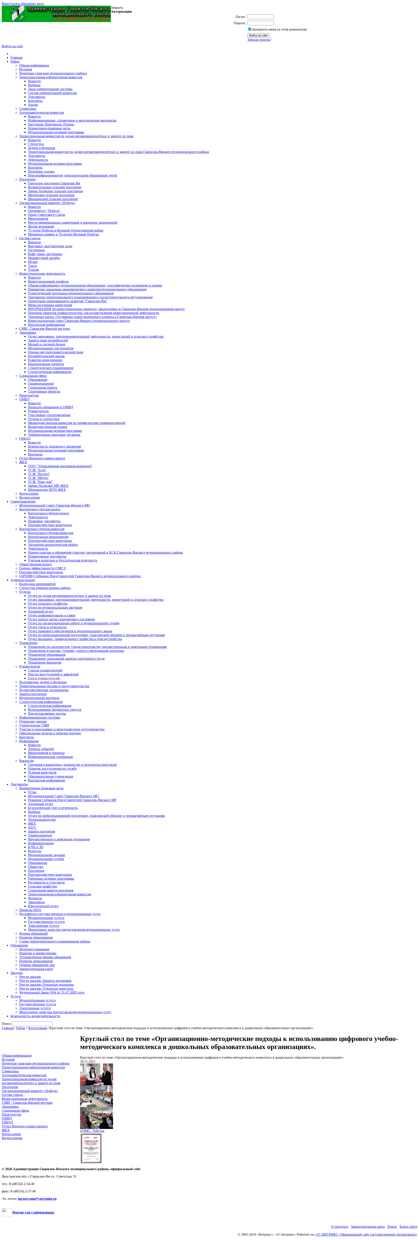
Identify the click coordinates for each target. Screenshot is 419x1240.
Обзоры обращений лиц (37, 965)
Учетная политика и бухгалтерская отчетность (62, 560)
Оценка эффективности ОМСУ (42, 568)
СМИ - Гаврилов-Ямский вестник (44, 328)
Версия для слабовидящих (33, 1212)
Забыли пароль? (259, 39)
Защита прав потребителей (48, 340)
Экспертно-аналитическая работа (53, 544)
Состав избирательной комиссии (52, 93)
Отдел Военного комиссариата (42, 458)
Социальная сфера (32, 376)
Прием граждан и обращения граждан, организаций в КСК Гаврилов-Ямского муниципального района (105, 552)
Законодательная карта (36, 969)
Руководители (38, 411)
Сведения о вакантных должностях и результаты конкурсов (72, 764)
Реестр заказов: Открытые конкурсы (46, 988)
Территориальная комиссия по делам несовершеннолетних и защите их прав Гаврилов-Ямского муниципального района (118, 152)
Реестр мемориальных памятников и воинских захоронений (72, 222)
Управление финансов (44, 662)
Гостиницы (36, 250)
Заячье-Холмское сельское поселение (55, 191)
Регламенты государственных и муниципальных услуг (60, 914)
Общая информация (34, 65)
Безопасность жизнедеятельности (35, 1016)
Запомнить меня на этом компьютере (279, 29)
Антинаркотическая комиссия (41, 112)
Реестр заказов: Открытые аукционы (46, 984)
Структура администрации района (45, 588)
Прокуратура (29, 395)
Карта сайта (408, 1226)
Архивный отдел (40, 611)
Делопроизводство (42, 819)
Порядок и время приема (37, 953)
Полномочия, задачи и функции (43, 682)
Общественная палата (35, 564)
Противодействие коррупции (50, 525)
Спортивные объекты (44, 391)
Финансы (35, 898)
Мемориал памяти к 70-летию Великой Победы (63, 234)
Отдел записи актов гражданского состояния (61, 619)
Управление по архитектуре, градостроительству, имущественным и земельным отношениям (97, 647)
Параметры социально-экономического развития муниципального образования (87, 289)
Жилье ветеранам (41, 226)
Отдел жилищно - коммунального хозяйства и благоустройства (75, 639)
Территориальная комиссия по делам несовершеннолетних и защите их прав (76, 136)
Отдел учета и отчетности (47, 627)
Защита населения (32, 694)
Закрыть (117, 7)
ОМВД (24, 399)
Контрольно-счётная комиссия (41, 529)
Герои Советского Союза (46, 214)
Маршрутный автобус (44, 258)
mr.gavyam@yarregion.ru (37, 1198)
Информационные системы (39, 717)
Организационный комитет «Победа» (47, 203)
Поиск (392, 1226)
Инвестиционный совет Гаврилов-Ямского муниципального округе (79, 321)
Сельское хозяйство (42, 886)
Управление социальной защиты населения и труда (66, 658)
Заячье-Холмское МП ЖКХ (48, 486)
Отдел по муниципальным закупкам (55, 607)
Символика (27, 108)
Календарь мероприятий (37, 584)
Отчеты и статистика (43, 419)
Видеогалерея (29, 497)
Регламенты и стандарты (46, 882)
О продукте (339, 1226)
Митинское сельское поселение (51, 195)
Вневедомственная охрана (47, 427)
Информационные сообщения (50, 757)
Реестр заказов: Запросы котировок (45, 980)
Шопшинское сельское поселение (53, 199)
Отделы (25, 592)
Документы (36, 97)
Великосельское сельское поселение (54, 187)
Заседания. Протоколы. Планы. (51, 124)
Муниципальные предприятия (50, 348)
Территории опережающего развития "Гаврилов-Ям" (67, 301)
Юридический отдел (43, 906)
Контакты (35, 101)
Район (15, 61)
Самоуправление (23, 501)
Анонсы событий (41, 749)
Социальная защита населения (50, 890)
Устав (32, 792)
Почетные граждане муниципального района (53, 73)
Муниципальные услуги (46, 918)
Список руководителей (45, 670)
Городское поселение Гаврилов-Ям (54, 183)
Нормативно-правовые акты (49, 128)
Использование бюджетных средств (54, 709)
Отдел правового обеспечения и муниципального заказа (70, 631)
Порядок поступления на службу (52, 768)
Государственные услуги (46, 922)
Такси (32, 266)
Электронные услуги (43, 925)
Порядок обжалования (36, 937)
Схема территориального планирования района (54, 941)
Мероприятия (38, 218)
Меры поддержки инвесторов (50, 305)
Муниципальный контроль (39, 698)
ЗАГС (32, 827)
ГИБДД (24, 438)
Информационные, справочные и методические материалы (72, 120)
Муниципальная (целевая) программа (56, 132)
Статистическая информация (49, 372)
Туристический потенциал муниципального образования (70, 293)
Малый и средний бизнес (47, 344)
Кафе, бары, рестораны (45, 254)
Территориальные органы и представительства (54, 686)
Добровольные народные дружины (54, 434)
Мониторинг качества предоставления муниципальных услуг (74, 929)
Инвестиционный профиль (48, 281)
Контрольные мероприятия (48, 537)
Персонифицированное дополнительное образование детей (72, 175)
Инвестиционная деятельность (42, 273)
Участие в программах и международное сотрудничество (62, 729)
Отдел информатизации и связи (51, 615)
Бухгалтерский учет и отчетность (53, 808)
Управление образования (46, 654)
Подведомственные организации (44, 690)
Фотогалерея (28, 493)
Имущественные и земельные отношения (59, 839)
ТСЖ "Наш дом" (40, 482)
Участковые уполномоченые (49, 415)
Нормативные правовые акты (41, 788)
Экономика (27, 332)
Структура (36, 144)
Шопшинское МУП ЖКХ (47, 489)
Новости (34, 81)
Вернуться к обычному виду (23, 3)
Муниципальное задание (46, 855)
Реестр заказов (30, 977)
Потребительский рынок (46, 356)
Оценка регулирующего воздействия (55, 352)
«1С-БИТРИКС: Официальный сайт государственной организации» (366, 1234)
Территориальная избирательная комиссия (50, 77)
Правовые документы (44, 521)
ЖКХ (23, 462)
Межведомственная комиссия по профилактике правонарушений (76, 423)
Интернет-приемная (34, 949)
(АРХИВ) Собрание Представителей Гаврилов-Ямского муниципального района (80, 576)
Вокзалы (34, 242)
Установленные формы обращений (45, 957)
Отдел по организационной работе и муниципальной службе (73, 623)
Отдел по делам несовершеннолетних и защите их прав (69, 596)
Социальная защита (42, 387)
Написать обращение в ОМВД (50, 407)
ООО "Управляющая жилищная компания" (60, 466)
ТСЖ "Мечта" (38, 478)
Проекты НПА (30, 910)
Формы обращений (33, 933)
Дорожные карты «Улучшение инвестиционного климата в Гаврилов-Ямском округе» (92, 317)
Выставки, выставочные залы (50, 246)
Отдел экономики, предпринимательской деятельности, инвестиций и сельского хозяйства (95, 336)
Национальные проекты (46, 364)
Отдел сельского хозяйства (48, 603)
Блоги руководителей (44, 678)
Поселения (27, 179)
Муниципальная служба (46, 859)
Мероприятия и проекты (46, 753)
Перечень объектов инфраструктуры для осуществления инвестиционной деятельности (93, 313)
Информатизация (41, 843)
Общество (35, 867)
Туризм (33, 269)
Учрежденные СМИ (34, 725)
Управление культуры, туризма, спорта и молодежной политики (76, 651)
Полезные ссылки (41, 171)
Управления (28, 643)
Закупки (16, 973)
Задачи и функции (41, 148)
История (25, 69)
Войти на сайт (12, 46)
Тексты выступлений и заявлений (53, 674)
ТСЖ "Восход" (39, 474)
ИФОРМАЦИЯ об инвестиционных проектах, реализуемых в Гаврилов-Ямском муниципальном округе (106, 309)
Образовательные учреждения (50, 776)
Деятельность (38, 159)
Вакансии (26, 761)
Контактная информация (46, 324)
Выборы (34, 85)
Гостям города (29, 238)
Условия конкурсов (42, 772)
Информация (29, 741)
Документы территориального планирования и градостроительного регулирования (90, 297)
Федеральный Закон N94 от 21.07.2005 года (51, 992)
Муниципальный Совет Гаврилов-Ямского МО (54, 505)
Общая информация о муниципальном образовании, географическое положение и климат (95, 285)
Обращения (19, 945)
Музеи (33, 262)
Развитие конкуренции (45, 360)
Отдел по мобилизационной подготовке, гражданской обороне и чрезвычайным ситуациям (96, 635)
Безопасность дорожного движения (54, 446)
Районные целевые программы (51, 878)
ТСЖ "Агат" (37, 470)
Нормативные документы (47, 556)
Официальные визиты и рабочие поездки (50, 733)
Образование (37, 379)
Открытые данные (33, 721)
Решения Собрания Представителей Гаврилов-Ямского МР (72, 800)
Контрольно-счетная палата (39, 509)
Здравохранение (40, 835)
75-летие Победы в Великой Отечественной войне (65, 230)
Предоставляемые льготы (47, 713)
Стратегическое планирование (51, 368)
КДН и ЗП (35, 847)
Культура (34, 851)
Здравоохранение (41, 383)
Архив (33, 104)
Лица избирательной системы (50, 89)
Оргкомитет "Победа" (44, 211)
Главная (16, 57)
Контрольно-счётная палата (48, 513)
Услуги (15, 996)
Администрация (22, 580)
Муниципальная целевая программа (55, 163)
